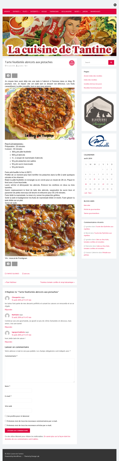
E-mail (8, 396)
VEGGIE (44, 11)
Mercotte (87, 205)
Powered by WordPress (13, 456)
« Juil (85, 193)
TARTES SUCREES (13, 274)
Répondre (8, 310)
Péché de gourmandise (92, 209)
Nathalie (15, 315)
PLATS (25, 11)
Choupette (16, 297)
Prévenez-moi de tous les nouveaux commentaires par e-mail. (32, 421)
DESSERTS (34, 11)
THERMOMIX (54, 11)
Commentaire (11, 356)
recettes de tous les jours (93, 84)
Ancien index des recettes (93, 76)
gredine (20, 66)
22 (103, 184)
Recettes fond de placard (93, 88)
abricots (27, 274)
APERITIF (7, 11)
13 (94, 179)
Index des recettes (90, 80)
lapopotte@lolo (18, 332)
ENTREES (16, 11)
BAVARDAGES (95, 11)
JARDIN (85, 11)
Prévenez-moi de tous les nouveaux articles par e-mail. (29, 425)
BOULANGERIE (67, 11)
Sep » (90, 193)
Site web (8, 406)
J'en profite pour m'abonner (17, 416)
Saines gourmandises (91, 213)
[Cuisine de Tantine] (59, 36)
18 (86, 184)
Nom (7, 386)
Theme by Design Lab (31, 456)
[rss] (115, 4)
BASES (77, 11)
